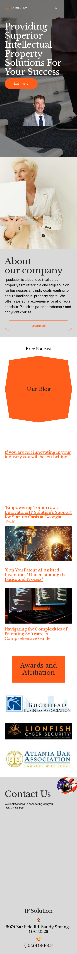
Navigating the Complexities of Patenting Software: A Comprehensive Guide (36, 634)
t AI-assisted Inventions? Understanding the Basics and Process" (36, 575)
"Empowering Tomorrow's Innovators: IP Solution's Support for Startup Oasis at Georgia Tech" (38, 514)
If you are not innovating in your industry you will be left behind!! (38, 454)
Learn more (21, 83)
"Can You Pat (17, 570)
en (32, 570)
